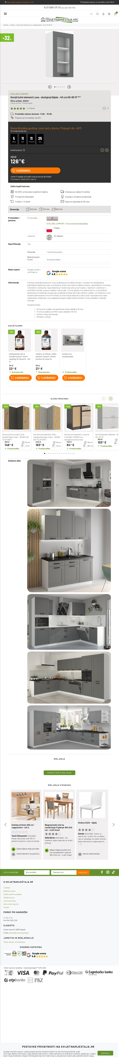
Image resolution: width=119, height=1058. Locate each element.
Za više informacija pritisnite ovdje (67, 1051)
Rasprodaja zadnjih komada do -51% (20, 2)
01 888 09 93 (53, 7)
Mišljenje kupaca (9, 891)
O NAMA (6, 888)
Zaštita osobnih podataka (12, 894)
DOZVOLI (105, 1053)
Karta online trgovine (11, 904)
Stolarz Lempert (19, 94)
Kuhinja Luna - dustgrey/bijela (67, 355)
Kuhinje (12, 25)
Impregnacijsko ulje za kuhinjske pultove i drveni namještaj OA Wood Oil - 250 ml (19, 358)
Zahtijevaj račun (9, 897)
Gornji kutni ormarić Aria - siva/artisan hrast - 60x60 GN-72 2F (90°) (15, 437)
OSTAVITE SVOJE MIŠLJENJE (59, 773)
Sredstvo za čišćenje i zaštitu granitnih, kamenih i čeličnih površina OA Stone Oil (46, 357)
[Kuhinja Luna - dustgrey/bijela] (73, 340)
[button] (50, 87)
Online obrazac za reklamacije (14, 942)
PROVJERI (83, 872)
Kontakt (6, 907)
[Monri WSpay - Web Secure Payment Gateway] (10, 953)
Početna (5, 25)
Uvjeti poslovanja (9, 901)
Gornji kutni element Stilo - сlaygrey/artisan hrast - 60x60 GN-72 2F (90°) (46, 437)
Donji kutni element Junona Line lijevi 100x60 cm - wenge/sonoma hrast (76, 437)
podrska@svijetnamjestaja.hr (19, 933)
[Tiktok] (113, 872)
